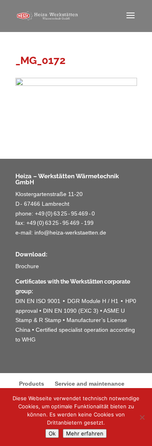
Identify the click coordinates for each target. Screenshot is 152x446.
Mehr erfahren (84, 433)
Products (31, 383)
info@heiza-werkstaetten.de (70, 232)
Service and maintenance (89, 383)
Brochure (27, 266)
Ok (52, 433)
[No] (142, 417)
